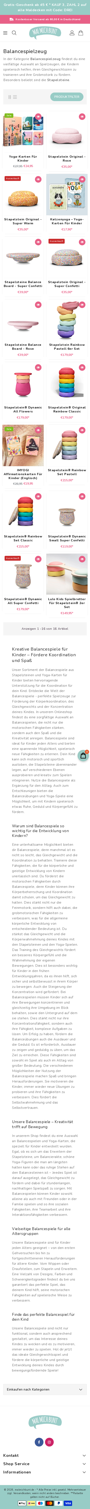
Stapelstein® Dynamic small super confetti (67, 538)
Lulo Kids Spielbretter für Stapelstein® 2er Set (67, 603)
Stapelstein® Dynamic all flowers (23, 410)
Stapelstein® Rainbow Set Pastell (67, 472)
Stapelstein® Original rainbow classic (67, 410)
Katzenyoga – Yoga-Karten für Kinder (67, 221)
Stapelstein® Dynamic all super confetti (23, 601)
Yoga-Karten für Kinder (23, 159)
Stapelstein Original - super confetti (67, 284)
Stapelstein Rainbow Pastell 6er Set (67, 347)
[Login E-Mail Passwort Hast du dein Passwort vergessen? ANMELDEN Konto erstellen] (45, 33)
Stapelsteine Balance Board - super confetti (23, 284)
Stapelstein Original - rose (67, 159)
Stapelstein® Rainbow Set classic (23, 538)
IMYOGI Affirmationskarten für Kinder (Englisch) (23, 474)
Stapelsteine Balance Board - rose (23, 347)
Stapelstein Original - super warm (23, 221)
